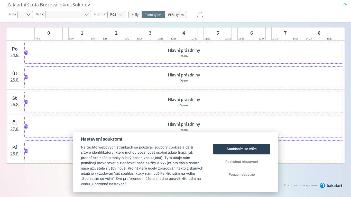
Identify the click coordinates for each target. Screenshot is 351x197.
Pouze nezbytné (242, 174)
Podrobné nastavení (241, 162)
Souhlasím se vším (242, 149)
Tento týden (153, 15)
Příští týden (176, 15)
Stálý (135, 15)
